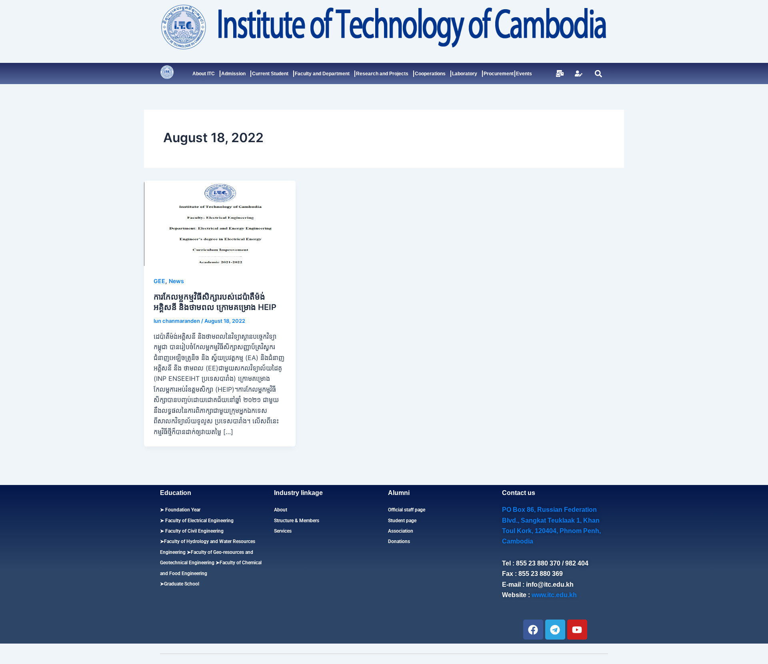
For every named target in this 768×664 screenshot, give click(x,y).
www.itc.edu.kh (554, 595)
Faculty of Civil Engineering (194, 531)
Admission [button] (233, 73)
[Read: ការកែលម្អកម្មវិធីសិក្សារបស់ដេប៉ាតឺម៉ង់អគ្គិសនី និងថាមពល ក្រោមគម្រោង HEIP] (220, 223)
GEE (159, 281)
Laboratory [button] (464, 73)
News (176, 281)
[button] (598, 73)
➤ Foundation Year (180, 510)
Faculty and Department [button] (322, 73)
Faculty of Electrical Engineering (199, 520)
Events (524, 73)
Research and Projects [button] (382, 73)
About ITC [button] (203, 73)
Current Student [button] (270, 73)
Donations (399, 541)
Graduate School (181, 584)
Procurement (499, 73)
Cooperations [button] (430, 73)
